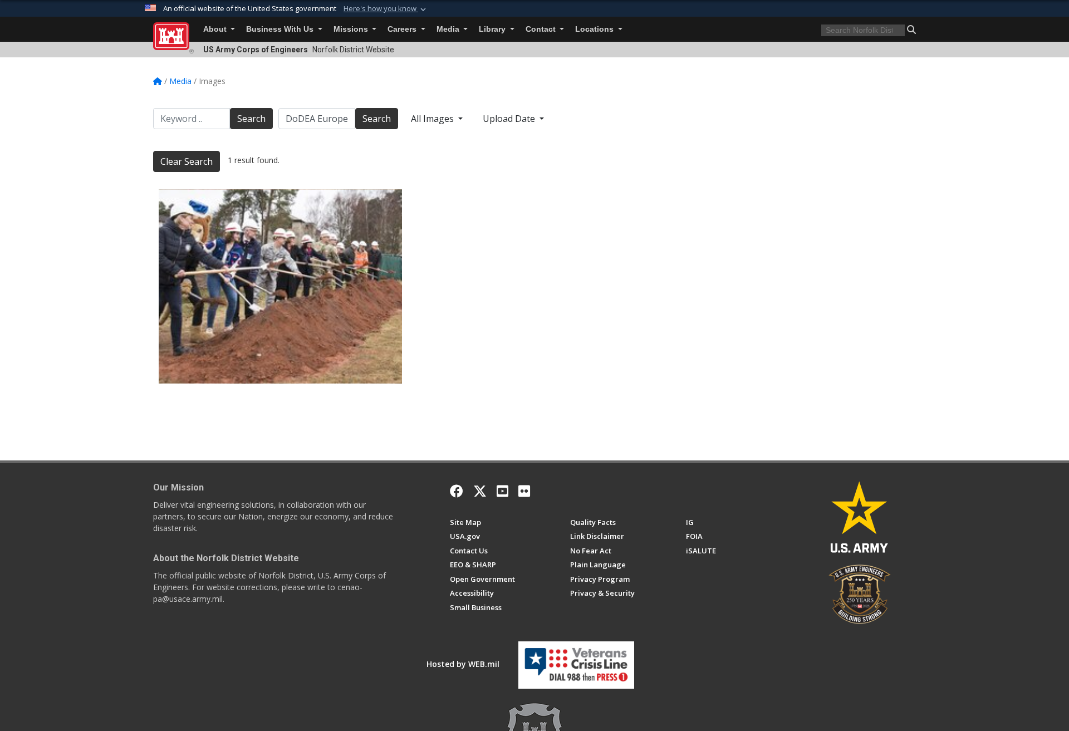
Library (493, 29)
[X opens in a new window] (480, 491)
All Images (433, 118)
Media (449, 29)
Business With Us (281, 29)
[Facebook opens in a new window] (456, 491)
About (216, 29)
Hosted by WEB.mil (462, 664)
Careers (403, 29)
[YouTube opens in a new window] (502, 491)
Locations (595, 29)
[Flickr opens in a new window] (524, 491)
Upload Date (510, 118)
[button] (386, 8)
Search (251, 118)
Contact (542, 29)
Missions (352, 29)
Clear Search (186, 161)
